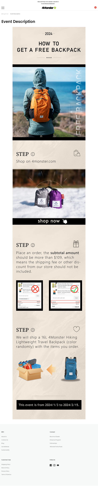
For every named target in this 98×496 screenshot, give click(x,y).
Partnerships (53, 443)
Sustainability (5, 450)
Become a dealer (55, 436)
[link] (51, 465)
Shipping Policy (5, 464)
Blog (2, 443)
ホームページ (4, 14)
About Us (4, 436)
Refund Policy (5, 468)
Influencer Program (55, 440)
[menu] (2, 7)
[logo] (49, 8)
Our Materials (5, 446)
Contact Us (4, 440)
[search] (8, 8)
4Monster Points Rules (56, 446)
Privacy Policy (5, 471)
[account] (90, 8)
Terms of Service (6, 474)
